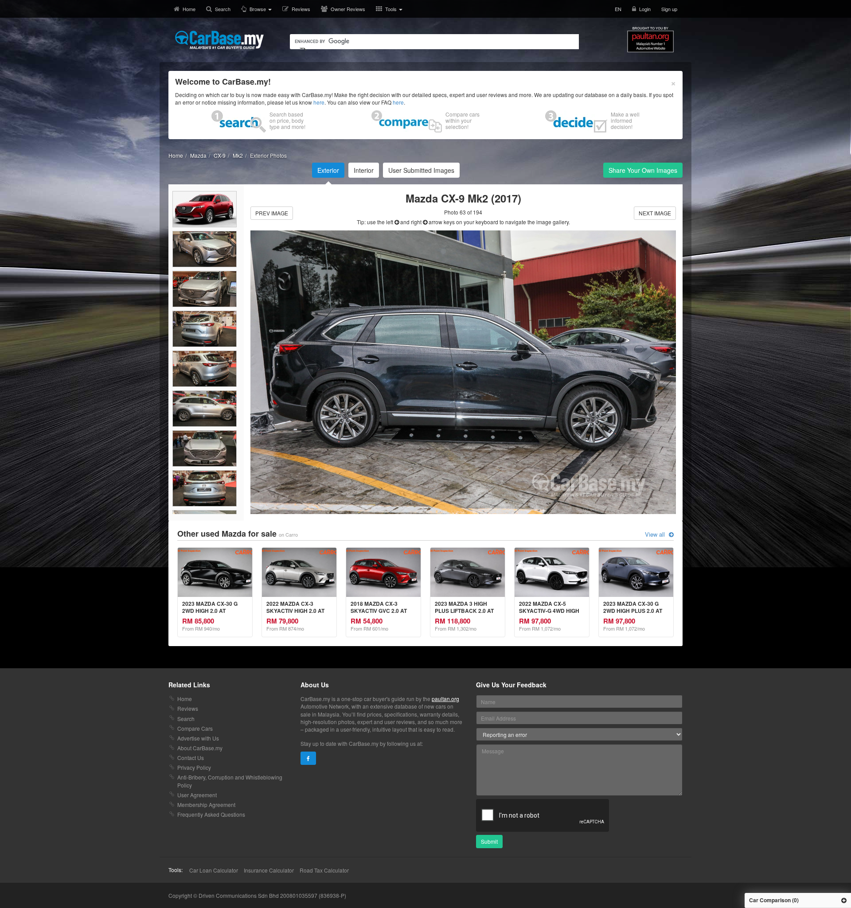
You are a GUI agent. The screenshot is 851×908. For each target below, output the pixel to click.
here (318, 102)
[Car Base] (219, 40)
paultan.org (445, 698)
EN (618, 8)
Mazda (198, 155)
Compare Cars (195, 728)
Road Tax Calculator (324, 870)
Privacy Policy (194, 767)
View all (656, 534)
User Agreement (197, 795)
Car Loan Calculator (213, 870)
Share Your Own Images (643, 170)
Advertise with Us (198, 738)
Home (189, 8)
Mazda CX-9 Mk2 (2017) (463, 198)
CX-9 (220, 155)
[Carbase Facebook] (308, 758)
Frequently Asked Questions (211, 814)
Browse (258, 8)
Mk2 (238, 155)
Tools (391, 8)
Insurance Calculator (269, 870)
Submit (489, 841)
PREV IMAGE (271, 213)
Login (645, 8)
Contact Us (190, 757)
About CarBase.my (200, 748)
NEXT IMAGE (655, 213)
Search (222, 8)
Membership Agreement (206, 804)
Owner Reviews (348, 8)
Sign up (669, 8)
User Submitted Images (421, 170)
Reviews (301, 8)
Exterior (328, 170)
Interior (364, 170)
